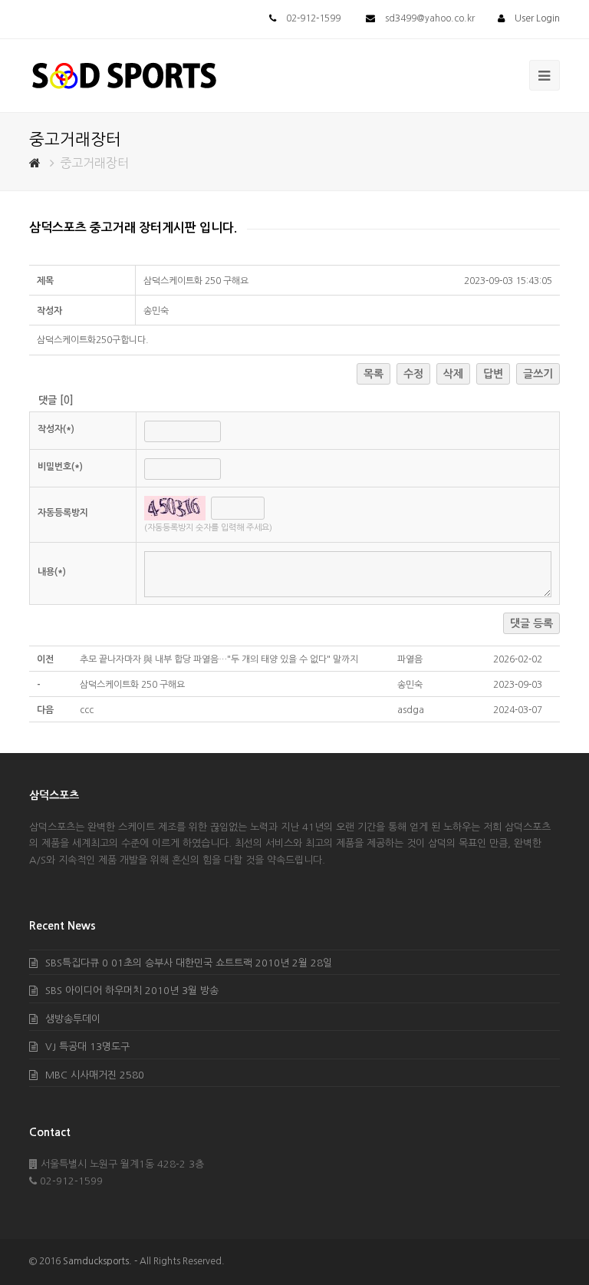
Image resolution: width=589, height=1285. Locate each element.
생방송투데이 (72, 1019)
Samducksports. (97, 1261)
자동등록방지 (63, 512)
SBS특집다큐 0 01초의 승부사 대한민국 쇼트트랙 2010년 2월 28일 (188, 963)
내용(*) (52, 571)
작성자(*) (56, 429)
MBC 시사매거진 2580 (94, 1075)
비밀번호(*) (60, 466)
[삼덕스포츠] (124, 75)
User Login (537, 18)
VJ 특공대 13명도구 (87, 1047)
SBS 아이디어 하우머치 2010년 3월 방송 (132, 991)
